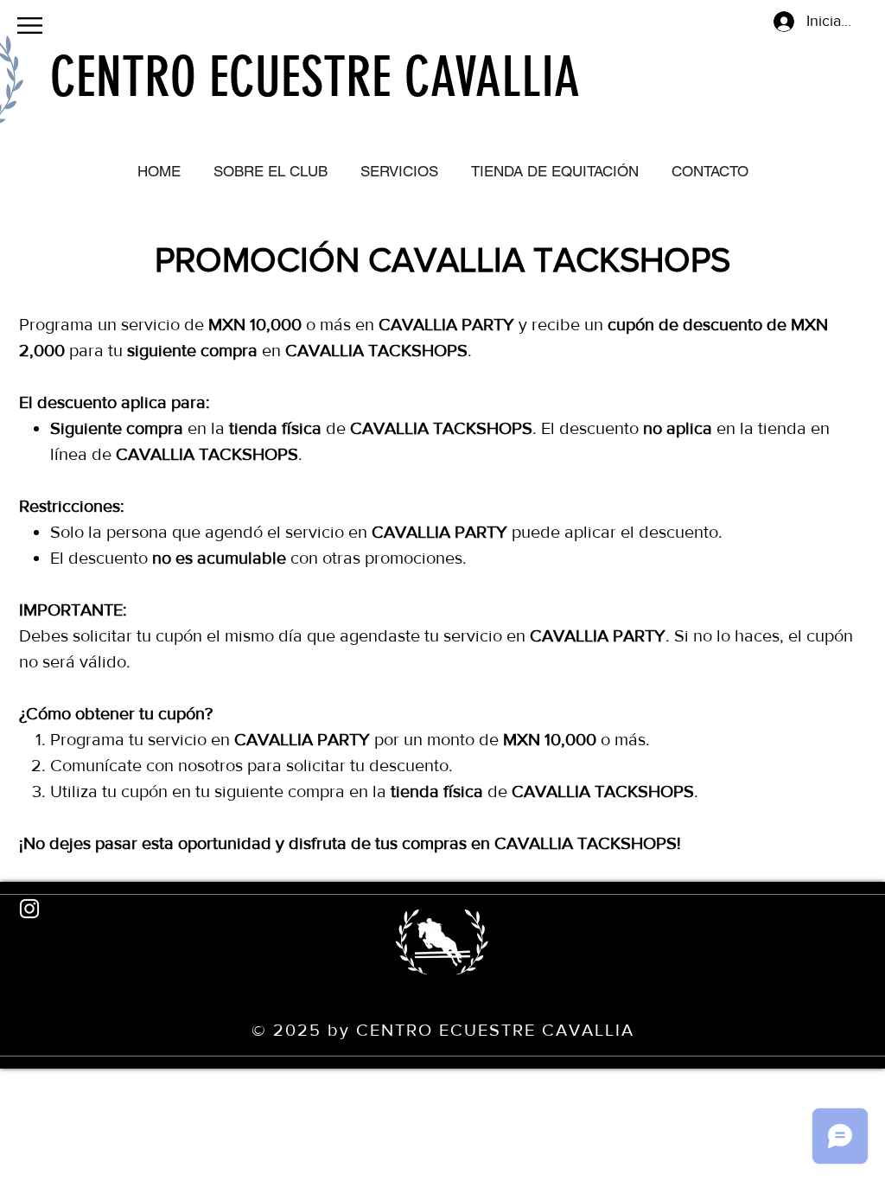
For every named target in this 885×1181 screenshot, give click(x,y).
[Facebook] (29, 865)
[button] (29, 25)
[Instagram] (29, 909)
